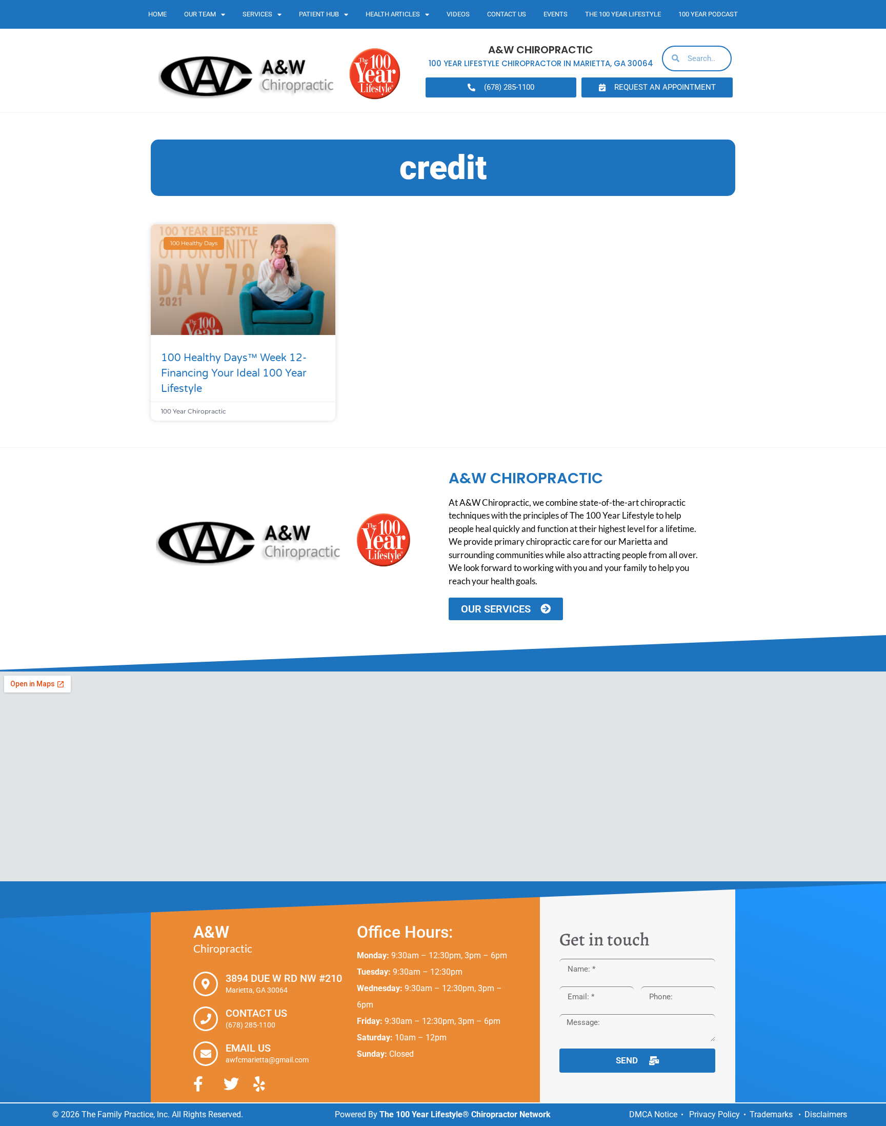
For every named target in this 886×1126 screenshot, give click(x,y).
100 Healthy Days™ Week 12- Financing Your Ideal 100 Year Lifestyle (234, 373)
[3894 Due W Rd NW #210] (205, 984)
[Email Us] (205, 1053)
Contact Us (506, 14)
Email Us (248, 1048)
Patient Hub (319, 14)
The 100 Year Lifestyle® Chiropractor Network (465, 1114)
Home (157, 14)
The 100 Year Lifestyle (623, 14)
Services (257, 14)
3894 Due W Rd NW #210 (284, 978)
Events (555, 14)
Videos (458, 14)
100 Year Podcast (708, 14)
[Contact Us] (205, 1018)
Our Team (200, 14)
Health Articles (393, 14)
